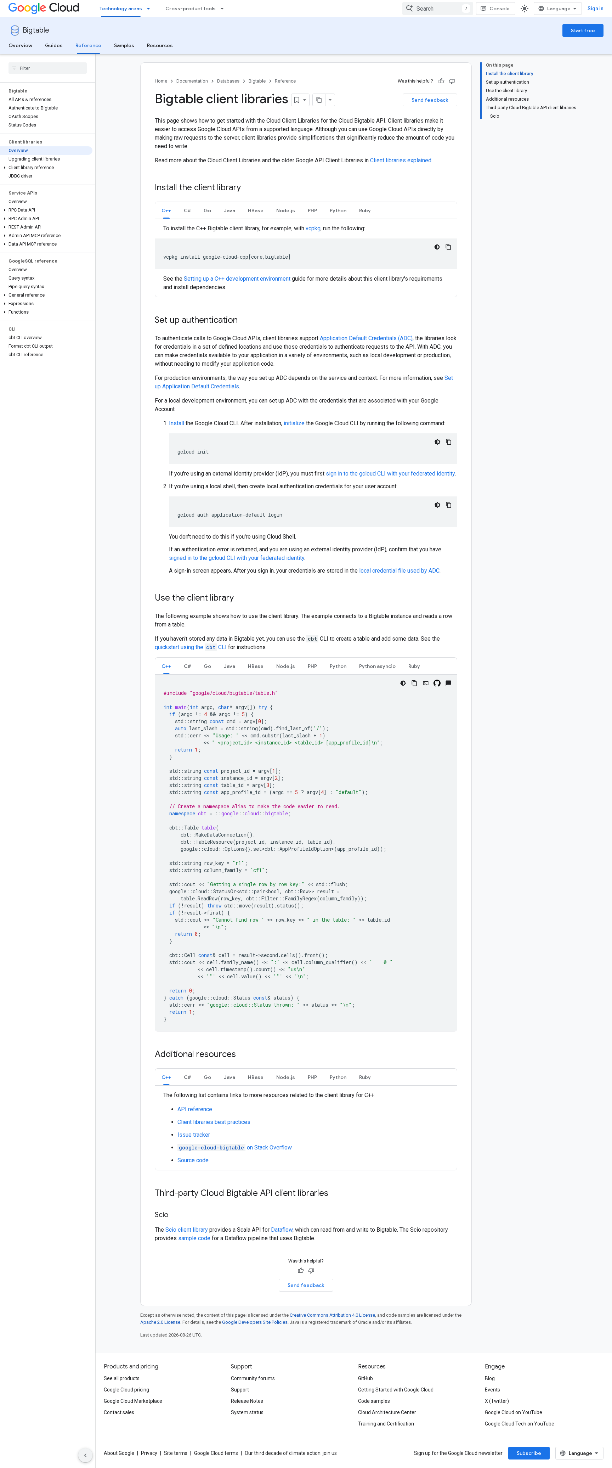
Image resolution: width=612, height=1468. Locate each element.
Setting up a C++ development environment (237, 278)
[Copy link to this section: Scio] (175, 1215)
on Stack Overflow (235, 1147)
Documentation (192, 81)
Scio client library (186, 1229)
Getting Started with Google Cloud (396, 1390)
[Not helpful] (452, 81)
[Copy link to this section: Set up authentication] (245, 320)
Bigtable (36, 30)
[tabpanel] (306, 258)
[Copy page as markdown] (319, 100)
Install (176, 423)
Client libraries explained (400, 160)
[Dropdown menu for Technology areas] (150, 8)
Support (240, 1390)
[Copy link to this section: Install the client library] (248, 188)
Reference (88, 45)
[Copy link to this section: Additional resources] (243, 1055)
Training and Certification (386, 1424)
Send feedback (430, 100)
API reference (194, 1109)
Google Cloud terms (216, 1453)
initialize (294, 423)
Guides (54, 45)
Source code (193, 1160)
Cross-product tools (190, 8)
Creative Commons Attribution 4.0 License (332, 1315)
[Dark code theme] (437, 247)
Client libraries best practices (213, 1122)
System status (247, 1412)
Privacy (149, 1453)
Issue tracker (193, 1134)
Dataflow (282, 1229)
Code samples (374, 1401)
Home (161, 81)
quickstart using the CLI (191, 647)
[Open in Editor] (425, 683)
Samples (124, 45)
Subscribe (529, 1453)
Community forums (253, 1378)
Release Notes (247, 1401)
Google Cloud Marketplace (133, 1401)
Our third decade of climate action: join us (291, 1453)
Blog (490, 1378)
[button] (46, 167)
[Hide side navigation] (85, 1455)
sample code (194, 1238)
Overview (20, 45)
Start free (583, 30)
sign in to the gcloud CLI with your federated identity (390, 473)
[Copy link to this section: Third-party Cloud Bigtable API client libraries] (335, 1193)
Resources (160, 45)
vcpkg (313, 228)
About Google (119, 1453)
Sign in (596, 8)
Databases (228, 81)
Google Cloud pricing (126, 1390)
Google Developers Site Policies (255, 1322)
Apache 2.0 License (160, 1322)
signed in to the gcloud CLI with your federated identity (236, 558)
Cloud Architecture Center (387, 1412)
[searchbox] (47, 68)
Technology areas (121, 8)
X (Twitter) (497, 1401)
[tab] (166, 210)
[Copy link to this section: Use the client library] (241, 598)
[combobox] (437, 8)
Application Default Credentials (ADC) (366, 338)
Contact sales (119, 1412)
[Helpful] (441, 81)
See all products (122, 1378)
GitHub (365, 1378)
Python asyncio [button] (377, 666)
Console (499, 8)
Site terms (175, 1453)
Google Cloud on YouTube (513, 1412)
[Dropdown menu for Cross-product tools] (224, 8)
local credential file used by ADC (399, 570)
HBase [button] (256, 210)
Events (492, 1390)
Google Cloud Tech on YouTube (519, 1424)
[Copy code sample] (448, 247)
